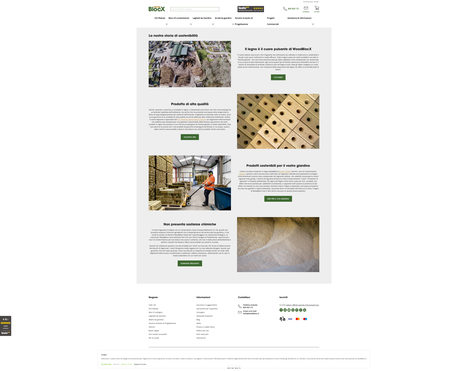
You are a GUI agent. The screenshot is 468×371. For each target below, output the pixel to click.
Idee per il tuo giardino (278, 199)
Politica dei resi (202, 330)
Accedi (316, 2)
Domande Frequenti (190, 263)
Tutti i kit (152, 305)
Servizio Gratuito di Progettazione (162, 323)
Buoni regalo (154, 330)
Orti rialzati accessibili (158, 334)
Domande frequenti (204, 316)
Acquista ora (190, 137)
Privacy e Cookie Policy (205, 327)
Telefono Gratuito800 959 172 (250, 306)
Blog (198, 319)
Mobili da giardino (156, 319)
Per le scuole (154, 338)
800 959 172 (293, 8)
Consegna (200, 312)
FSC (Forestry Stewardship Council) (191, 119)
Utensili (152, 327)
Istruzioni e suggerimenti (206, 305)
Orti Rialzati (153, 308)
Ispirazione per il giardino (207, 308)
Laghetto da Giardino (157, 316)
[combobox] (195, 9)
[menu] (234, 21)
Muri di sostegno (155, 312)
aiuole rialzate (285, 171)
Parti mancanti (202, 334)
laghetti (242, 174)
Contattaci (305, 12)
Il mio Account (308, 2)
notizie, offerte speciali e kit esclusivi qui (302, 305)
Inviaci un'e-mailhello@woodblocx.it (251, 312)
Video (198, 323)
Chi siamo (278, 77)
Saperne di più (140, 364)
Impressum (201, 338)
